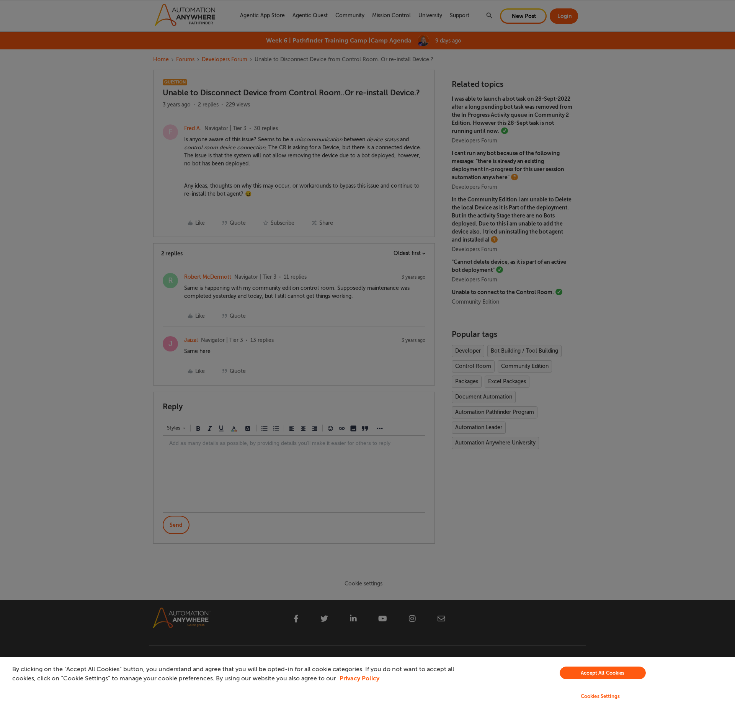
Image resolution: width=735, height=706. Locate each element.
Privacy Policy (359, 678)
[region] (367, 681)
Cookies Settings (600, 696)
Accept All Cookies (602, 673)
